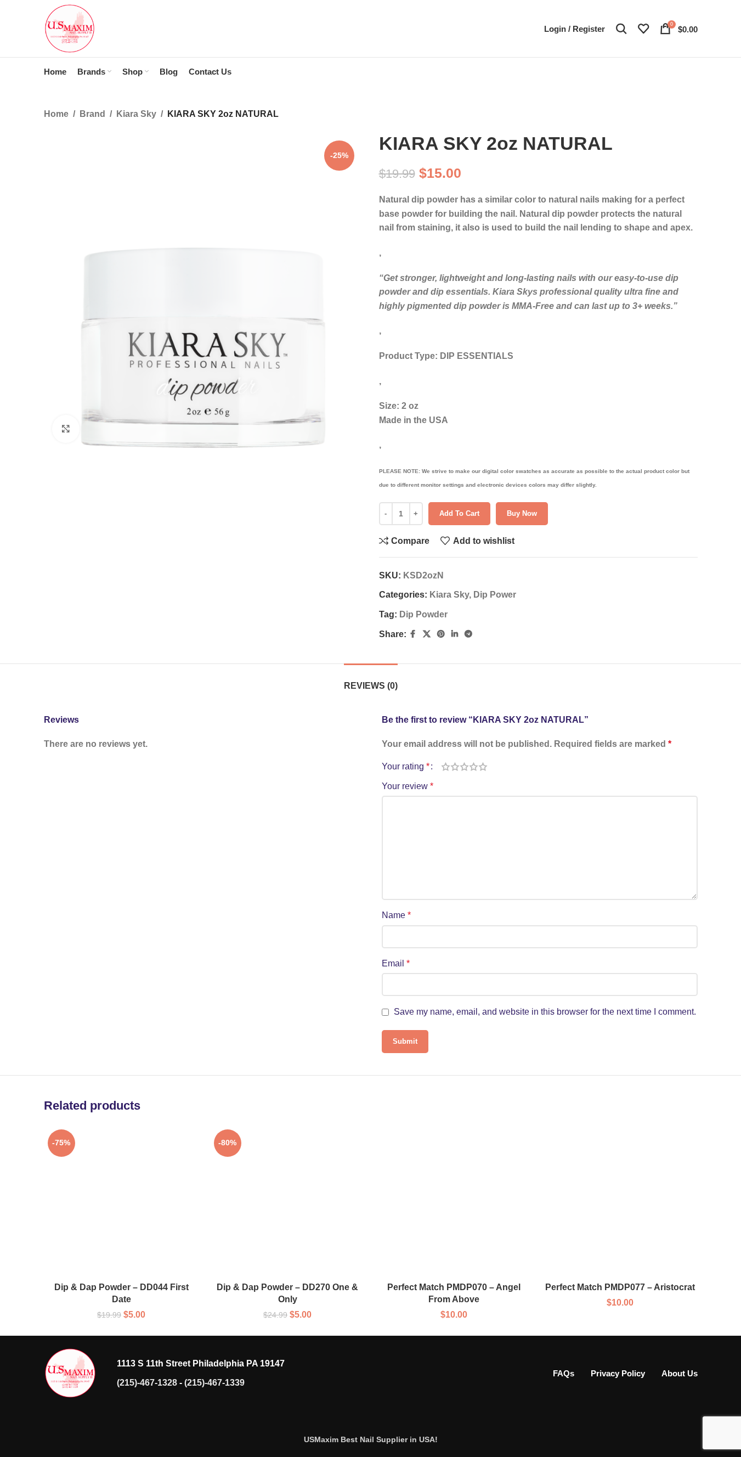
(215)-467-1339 (214, 1382)
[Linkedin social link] (454, 634)
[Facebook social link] (413, 634)
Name (396, 915)
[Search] (621, 29)
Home (56, 114)
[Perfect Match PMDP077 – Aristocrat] (620, 1201)
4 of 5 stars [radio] (473, 766)
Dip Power (494, 594)
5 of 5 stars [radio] (483, 766)
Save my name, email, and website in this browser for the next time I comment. (545, 1011)
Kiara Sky (136, 114)
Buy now (522, 513)
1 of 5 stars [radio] (445, 766)
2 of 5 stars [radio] (455, 766)
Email (396, 963)
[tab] (371, 680)
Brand (92, 114)
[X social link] (427, 634)
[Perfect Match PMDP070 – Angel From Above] (453, 1201)
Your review (407, 786)
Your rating (405, 766)
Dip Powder (423, 614)
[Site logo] (69, 27)
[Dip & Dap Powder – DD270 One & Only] (287, 1201)
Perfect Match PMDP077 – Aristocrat (620, 1287)
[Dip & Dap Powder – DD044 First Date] (121, 1201)
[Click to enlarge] (66, 428)
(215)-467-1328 (147, 1382)
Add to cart (459, 513)
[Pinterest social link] (441, 634)
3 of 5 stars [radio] (464, 766)
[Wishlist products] (643, 29)
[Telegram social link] (468, 634)
